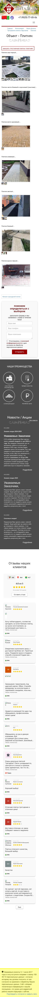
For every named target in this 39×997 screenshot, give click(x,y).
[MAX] (12, 17)
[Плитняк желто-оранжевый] (16, 136)
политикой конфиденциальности (18, 342)
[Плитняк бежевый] (16, 240)
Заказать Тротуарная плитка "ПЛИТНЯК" (18, 49)
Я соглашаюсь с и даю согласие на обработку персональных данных (18, 344)
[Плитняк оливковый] (16, 171)
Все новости (34, 420)
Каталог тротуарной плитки (11, 297)
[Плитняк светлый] (16, 206)
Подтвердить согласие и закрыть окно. (22, 994)
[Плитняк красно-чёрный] (16, 275)
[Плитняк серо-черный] (16, 67)
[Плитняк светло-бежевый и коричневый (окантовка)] (16, 101)
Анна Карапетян (17, 754)
